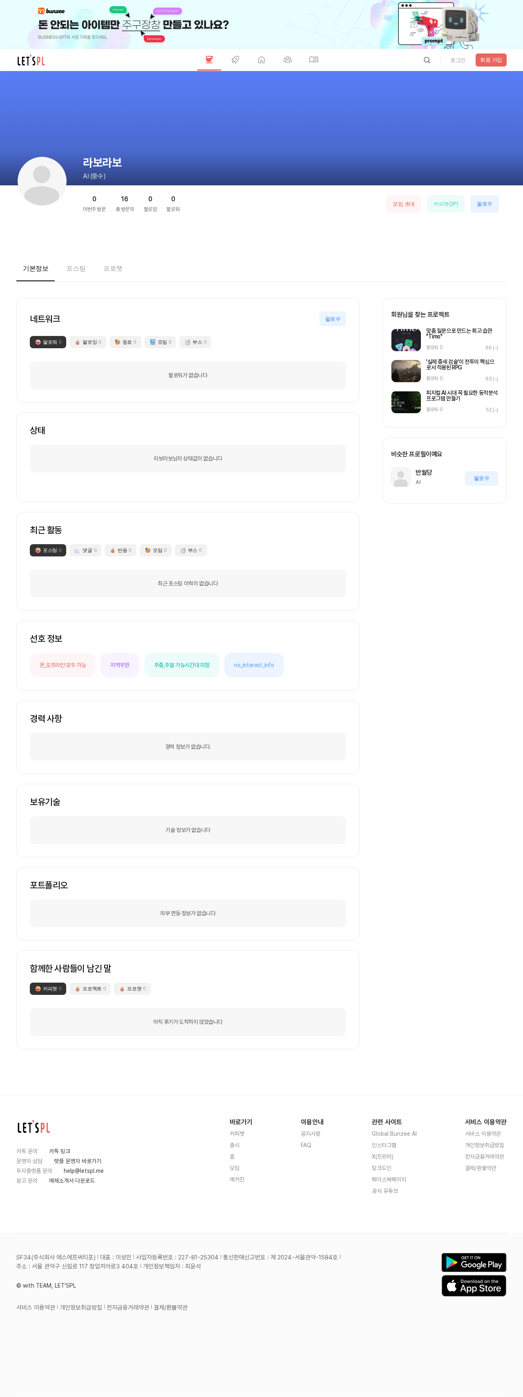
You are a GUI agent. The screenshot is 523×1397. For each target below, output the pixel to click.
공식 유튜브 (385, 1191)
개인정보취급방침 (484, 1145)
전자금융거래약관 (484, 1156)
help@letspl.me (84, 1171)
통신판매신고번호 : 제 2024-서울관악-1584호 (280, 1257)
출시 (234, 1145)
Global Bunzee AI (394, 1133)
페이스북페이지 (389, 1179)
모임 (234, 1168)
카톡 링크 (59, 1151)
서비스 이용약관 (483, 1133)
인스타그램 (384, 1145)
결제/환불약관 (480, 1168)
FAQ (306, 1145)
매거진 (237, 1179)
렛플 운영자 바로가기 (77, 1161)
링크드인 (381, 1168)
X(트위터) (382, 1156)
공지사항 (310, 1133)
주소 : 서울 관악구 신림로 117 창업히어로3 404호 (77, 1266)
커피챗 (237, 1133)
